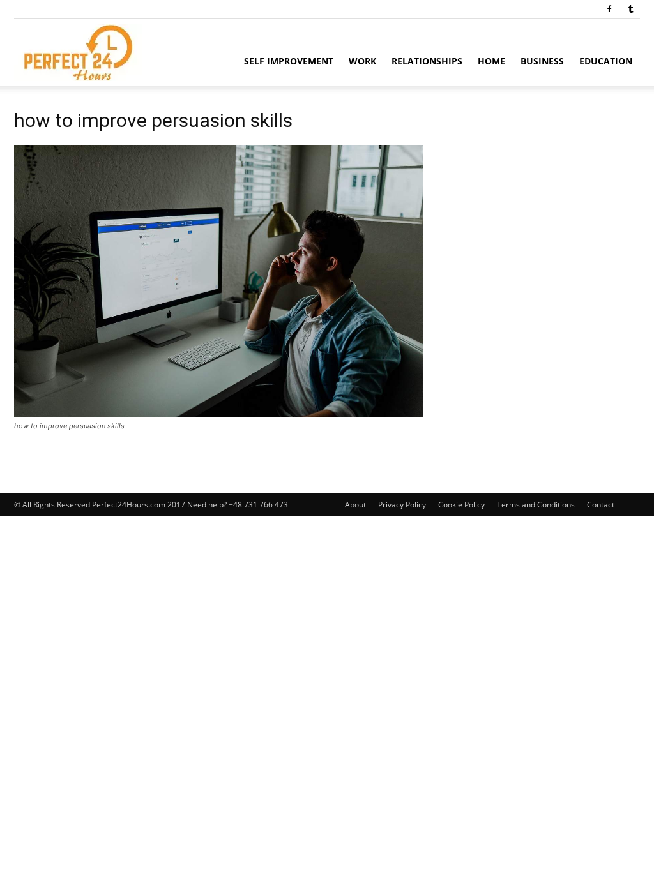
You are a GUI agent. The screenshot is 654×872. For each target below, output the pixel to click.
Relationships (427, 61)
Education (605, 61)
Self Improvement (288, 61)
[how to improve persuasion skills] (218, 414)
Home (491, 61)
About (355, 504)
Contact (600, 504)
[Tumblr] (630, 9)
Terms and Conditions (536, 504)
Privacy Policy (402, 504)
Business (542, 61)
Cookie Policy (461, 504)
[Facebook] (609, 9)
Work (362, 61)
